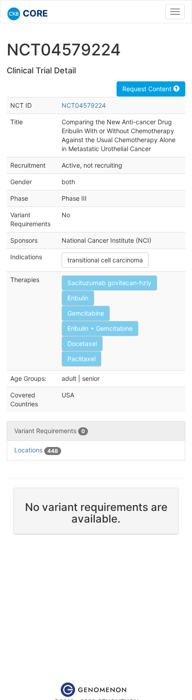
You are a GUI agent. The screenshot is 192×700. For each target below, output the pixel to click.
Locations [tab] (36, 450)
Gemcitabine (85, 313)
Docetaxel (82, 343)
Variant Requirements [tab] (49, 430)
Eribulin (77, 298)
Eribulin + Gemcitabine (100, 328)
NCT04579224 (84, 105)
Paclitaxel (81, 359)
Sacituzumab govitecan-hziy (109, 283)
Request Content (147, 89)
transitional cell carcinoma (105, 260)
